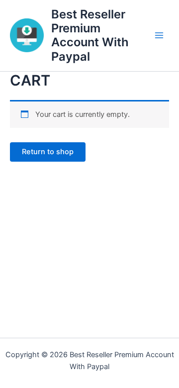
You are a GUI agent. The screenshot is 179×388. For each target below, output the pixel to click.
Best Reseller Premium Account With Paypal (90, 35)
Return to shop (48, 151)
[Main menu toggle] (159, 35)
